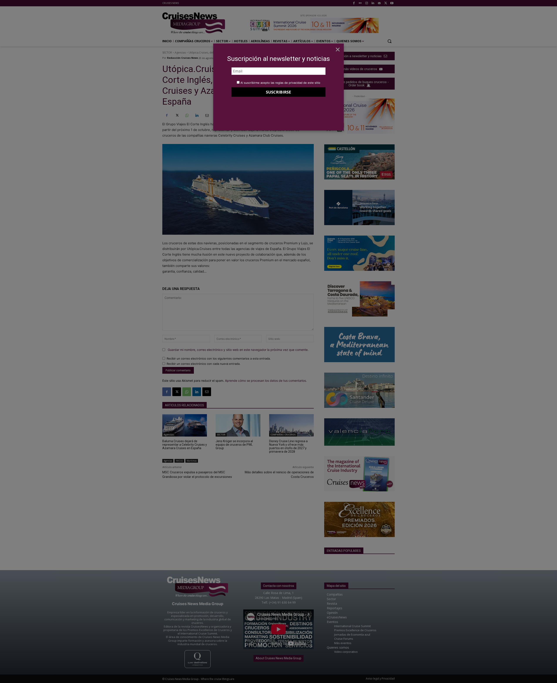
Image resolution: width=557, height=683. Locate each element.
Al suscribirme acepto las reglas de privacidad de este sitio (280, 82)
